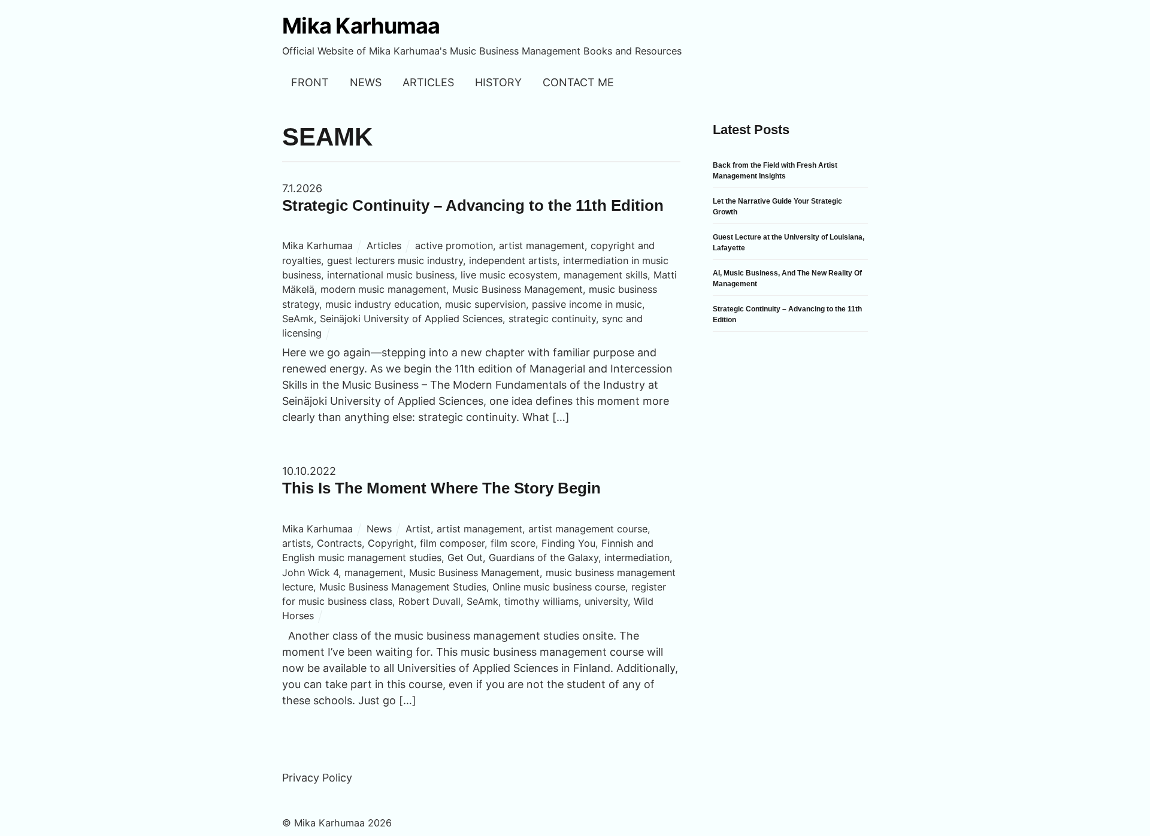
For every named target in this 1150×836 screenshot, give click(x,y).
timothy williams (541, 601)
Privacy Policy (317, 777)
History (498, 82)
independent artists (513, 260)
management (373, 572)
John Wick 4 (310, 572)
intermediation (637, 558)
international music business (391, 275)
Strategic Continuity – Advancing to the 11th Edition (473, 205)
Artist (418, 529)
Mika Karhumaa (317, 246)
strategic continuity (552, 319)
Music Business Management (517, 289)
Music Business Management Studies (402, 587)
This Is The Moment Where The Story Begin (441, 488)
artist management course (587, 529)
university (606, 601)
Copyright (391, 543)
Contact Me (578, 82)
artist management (542, 246)
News (366, 82)
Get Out (465, 558)
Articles (428, 82)
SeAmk (298, 319)
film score (513, 543)
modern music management (383, 289)
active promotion (454, 246)
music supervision (485, 304)
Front (310, 82)
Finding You (568, 543)
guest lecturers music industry (395, 260)
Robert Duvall (429, 601)
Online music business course (558, 587)
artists (296, 543)
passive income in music (587, 304)
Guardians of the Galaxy (543, 558)
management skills (605, 275)
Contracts (339, 543)
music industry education (382, 304)
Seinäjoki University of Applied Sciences (411, 319)
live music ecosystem (509, 275)
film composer (452, 543)
